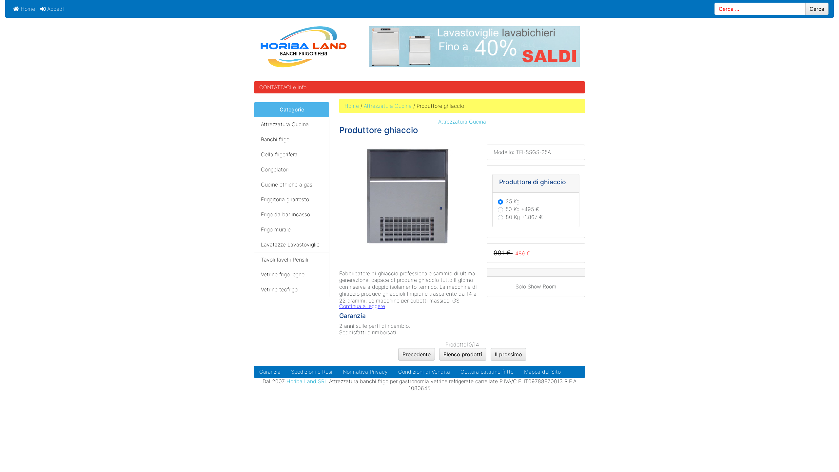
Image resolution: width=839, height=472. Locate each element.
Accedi (55, 9)
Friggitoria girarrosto (285, 199)
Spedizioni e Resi (311, 371)
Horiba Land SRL (306, 381)
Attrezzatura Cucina (388, 106)
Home (27, 9)
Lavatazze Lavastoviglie (290, 244)
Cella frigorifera (279, 154)
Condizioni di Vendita (424, 371)
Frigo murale (276, 229)
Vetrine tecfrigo (279, 289)
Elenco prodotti (462, 354)
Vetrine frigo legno (282, 274)
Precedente (416, 354)
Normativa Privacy (365, 371)
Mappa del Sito (542, 371)
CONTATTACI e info (282, 87)
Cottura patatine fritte (487, 371)
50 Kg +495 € (522, 209)
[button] (819, 452)
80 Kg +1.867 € (524, 217)
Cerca (817, 9)
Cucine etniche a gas (286, 184)
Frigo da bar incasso (285, 214)
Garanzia (270, 371)
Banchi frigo (275, 139)
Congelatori (275, 169)
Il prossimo (508, 354)
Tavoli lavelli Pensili (284, 259)
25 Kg (512, 201)
